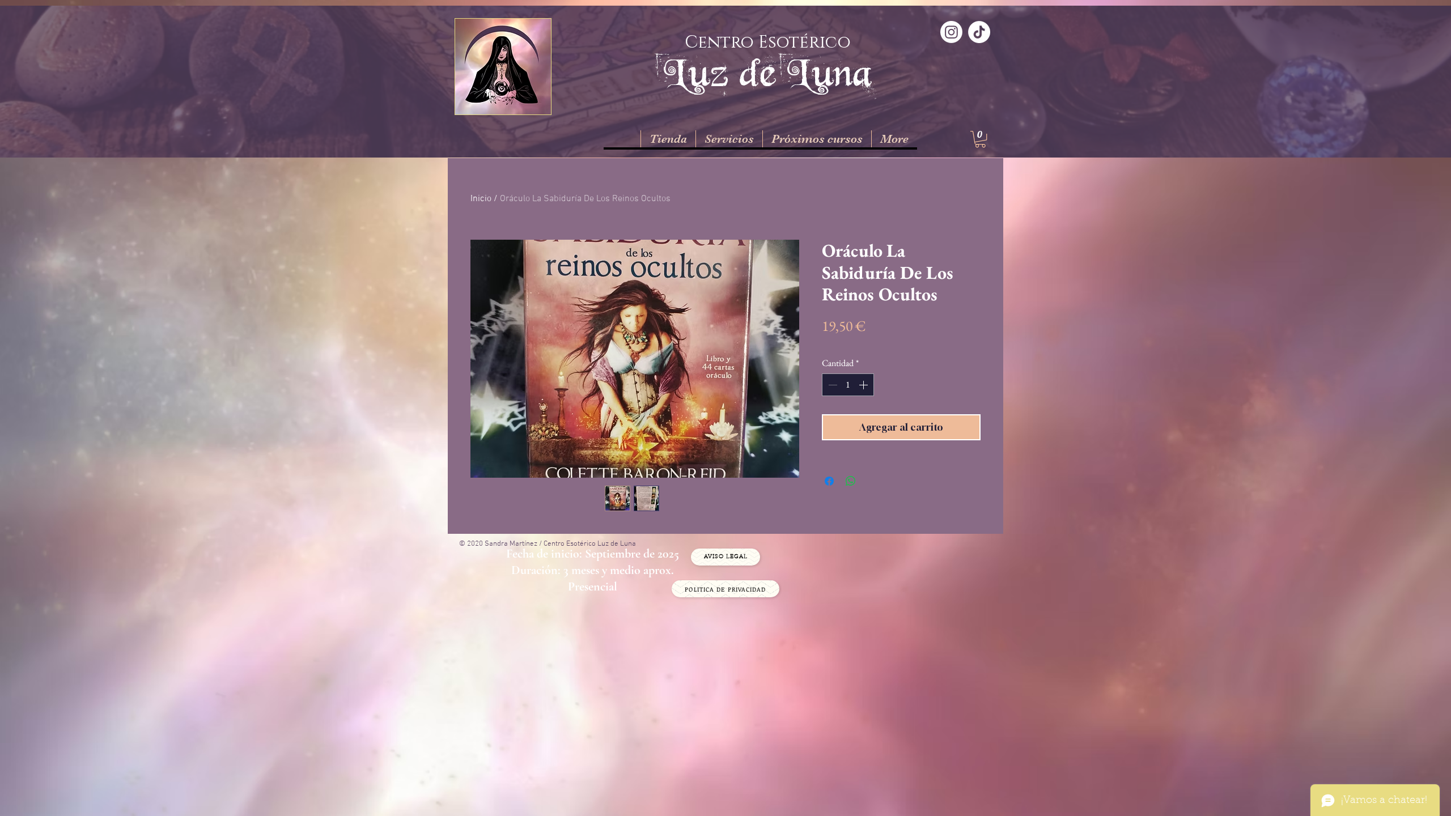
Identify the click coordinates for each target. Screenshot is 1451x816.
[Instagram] (951, 32)
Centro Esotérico (768, 42)
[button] (980, 139)
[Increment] (864, 385)
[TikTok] (979, 32)
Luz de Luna (768, 72)
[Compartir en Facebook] (829, 481)
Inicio (480, 199)
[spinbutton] (847, 385)
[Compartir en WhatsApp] (851, 481)
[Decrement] (831, 385)
